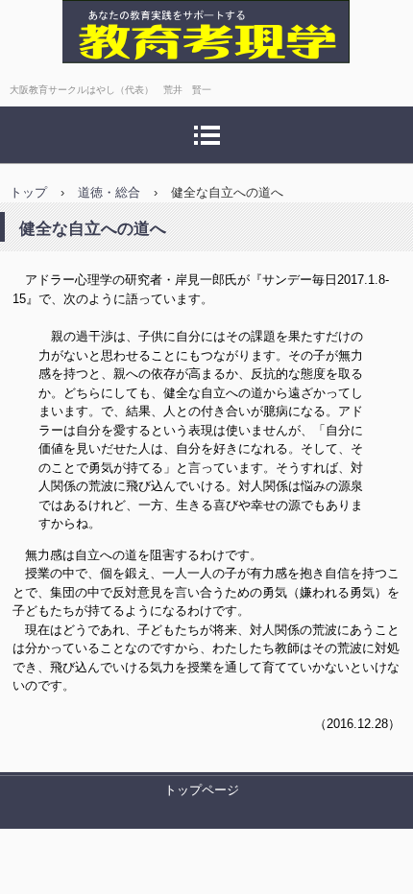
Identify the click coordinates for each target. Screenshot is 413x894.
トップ (28, 192)
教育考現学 (62, 81)
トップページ (201, 790)
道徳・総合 (109, 192)
